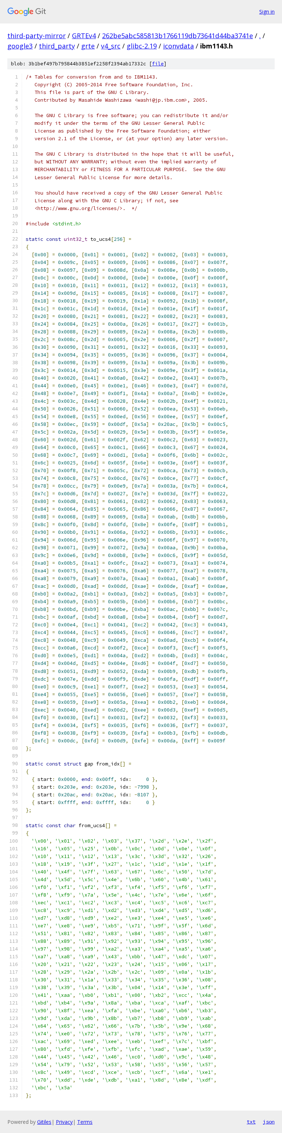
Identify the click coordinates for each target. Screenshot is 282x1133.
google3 (20, 45)
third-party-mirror (36, 35)
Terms (85, 1121)
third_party (57, 45)
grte (88, 45)
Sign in (267, 11)
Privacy (64, 1121)
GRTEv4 (84, 35)
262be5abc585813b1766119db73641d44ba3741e (177, 35)
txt (251, 1121)
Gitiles (44, 1121)
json (269, 1121)
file (158, 64)
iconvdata (178, 45)
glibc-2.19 (142, 45)
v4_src (110, 45)
